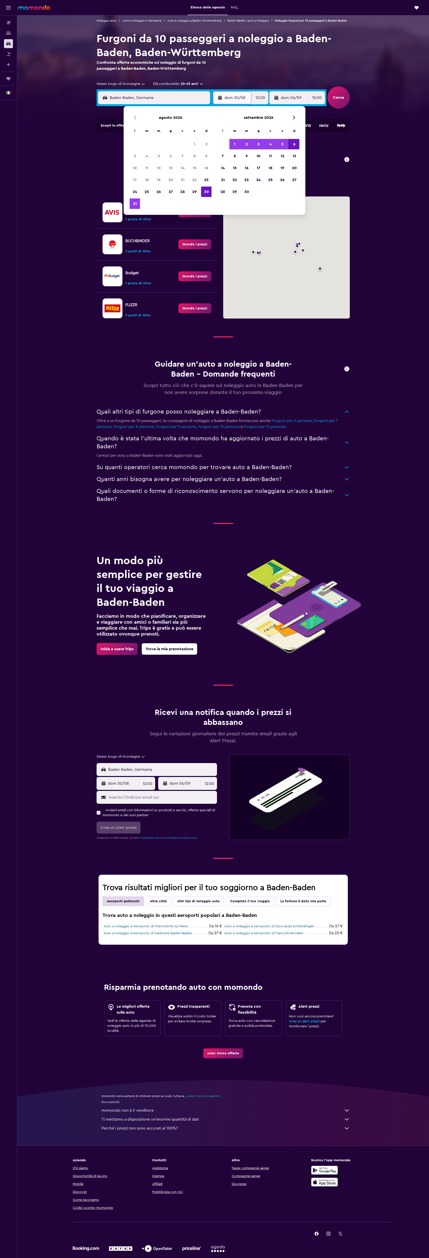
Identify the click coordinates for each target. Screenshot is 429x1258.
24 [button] (135, 192)
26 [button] (158, 192)
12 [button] (159, 168)
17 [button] (135, 180)
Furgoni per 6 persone (292, 421)
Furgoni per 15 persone (265, 427)
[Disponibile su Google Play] (324, 1170)
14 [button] (182, 168)
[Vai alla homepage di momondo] (34, 7)
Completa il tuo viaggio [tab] (250, 901)
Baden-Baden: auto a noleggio (248, 20)
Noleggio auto (106, 20)
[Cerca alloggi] (8, 33)
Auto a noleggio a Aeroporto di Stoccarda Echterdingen (269, 926)
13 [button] (171, 168)
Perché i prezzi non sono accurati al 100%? (140, 1128)
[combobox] (121, 83)
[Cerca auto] (8, 44)
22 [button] (194, 180)
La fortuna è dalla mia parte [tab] (303, 901)
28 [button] (182, 192)
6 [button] (171, 156)
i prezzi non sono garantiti (202, 1096)
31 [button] (135, 204)
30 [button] (206, 192)
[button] (8, 7)
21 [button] (182, 180)
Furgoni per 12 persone (219, 427)
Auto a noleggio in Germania (141, 20)
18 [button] (147, 180)
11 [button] (146, 168)
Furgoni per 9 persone (176, 427)
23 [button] (206, 180)
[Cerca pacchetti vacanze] (8, 54)
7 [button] (182, 156)
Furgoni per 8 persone (133, 427)
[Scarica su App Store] (324, 1182)
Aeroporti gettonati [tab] (123, 901)
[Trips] (8, 79)
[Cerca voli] (8, 23)
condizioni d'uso (152, 837)
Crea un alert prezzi (304, 1021)
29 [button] (194, 192)
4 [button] (147, 156)
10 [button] (135, 168)
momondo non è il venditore (128, 1110)
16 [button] (206, 168)
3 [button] (135, 156)
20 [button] (170, 180)
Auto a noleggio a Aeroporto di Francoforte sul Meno (146, 926)
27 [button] (171, 192)
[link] (195, 244)
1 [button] (194, 144)
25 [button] (146, 192)
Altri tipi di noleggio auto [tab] (198, 901)
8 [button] (194, 156)
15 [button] (194, 168)
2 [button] (206, 144)
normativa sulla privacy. (181, 837)
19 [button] (159, 180)
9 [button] (206, 156)
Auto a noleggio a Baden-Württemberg (194, 20)
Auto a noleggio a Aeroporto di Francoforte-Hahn (263, 933)
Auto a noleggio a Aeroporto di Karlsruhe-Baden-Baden (148, 933)
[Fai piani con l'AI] (8, 64)
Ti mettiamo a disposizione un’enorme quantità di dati (150, 1119)
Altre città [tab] (158, 901)
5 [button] (159, 156)
